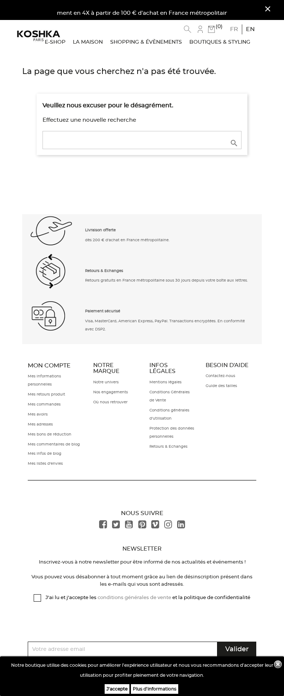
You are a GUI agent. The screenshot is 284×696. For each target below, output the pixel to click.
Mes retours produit (46, 394)
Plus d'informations (154, 689)
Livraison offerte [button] (100, 230)
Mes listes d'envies (45, 463)
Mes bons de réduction (49, 434)
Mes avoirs (38, 414)
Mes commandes (44, 404)
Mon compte (49, 366)
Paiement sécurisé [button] (102, 311)
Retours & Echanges (168, 446)
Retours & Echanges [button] (104, 271)
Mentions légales (165, 382)
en (250, 29)
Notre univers (106, 382)
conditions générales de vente (134, 597)
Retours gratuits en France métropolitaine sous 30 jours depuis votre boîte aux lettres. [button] (166, 280)
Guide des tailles (221, 386)
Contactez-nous (220, 376)
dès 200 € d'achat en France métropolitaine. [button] (127, 240)
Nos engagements (110, 392)
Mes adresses (40, 424)
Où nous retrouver (110, 402)
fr (234, 29)
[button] (52, 234)
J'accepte (117, 689)
